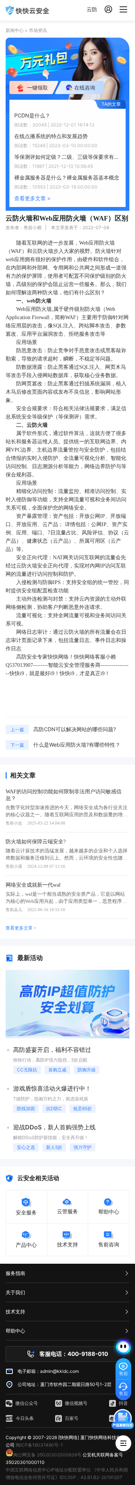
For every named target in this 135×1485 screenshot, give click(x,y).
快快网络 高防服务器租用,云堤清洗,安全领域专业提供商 (27, 10)
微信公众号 (26, 1403)
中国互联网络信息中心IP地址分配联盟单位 (48, 1470)
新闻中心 (15, 30)
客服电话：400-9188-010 (73, 1353)
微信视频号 (76, 1403)
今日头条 (25, 1418)
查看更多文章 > (32, 198)
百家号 (71, 1418)
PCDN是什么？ (32, 115)
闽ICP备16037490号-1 (39, 1445)
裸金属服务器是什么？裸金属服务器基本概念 (66, 177)
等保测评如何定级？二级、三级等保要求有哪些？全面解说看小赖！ (67, 157)
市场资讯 (38, 30)
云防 (92, 9)
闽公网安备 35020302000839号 (47, 1455)
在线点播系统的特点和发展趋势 (51, 136)
